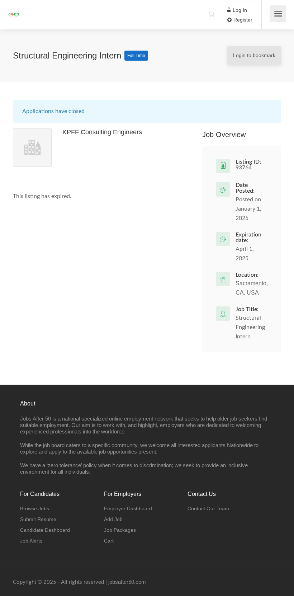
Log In (239, 10)
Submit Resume (38, 519)
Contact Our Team (208, 508)
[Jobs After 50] (13, 11)
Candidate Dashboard (45, 530)
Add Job (113, 519)
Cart (109, 541)
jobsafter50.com (127, 582)
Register (242, 20)
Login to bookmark (254, 55)
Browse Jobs (34, 508)
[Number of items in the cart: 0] (211, 14)
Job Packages (120, 530)
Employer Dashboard (128, 508)
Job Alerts (31, 541)
